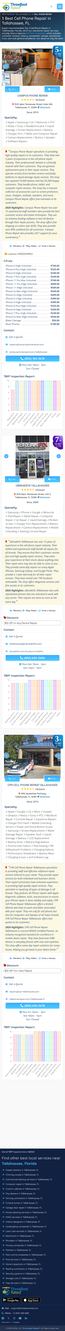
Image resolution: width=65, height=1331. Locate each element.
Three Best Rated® (31, 1328)
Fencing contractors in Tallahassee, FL (24, 1198)
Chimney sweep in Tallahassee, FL (22, 1174)
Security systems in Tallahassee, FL (22, 1273)
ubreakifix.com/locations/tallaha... (26, 651)
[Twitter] (8, 1318)
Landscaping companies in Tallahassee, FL (26, 1226)
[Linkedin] (26, 1318)
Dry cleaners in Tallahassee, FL (20, 1193)
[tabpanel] (32, 67)
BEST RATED (7, 14)
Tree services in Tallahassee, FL (20, 1283)
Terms (16, 1322)
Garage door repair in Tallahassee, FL (23, 1207)
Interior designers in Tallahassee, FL (22, 1221)
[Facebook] (3, 1318)
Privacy (6, 1322)
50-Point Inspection (36, 33)
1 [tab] (27, 82)
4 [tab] (34, 82)
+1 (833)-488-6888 (21, 1313)
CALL (13, 89)
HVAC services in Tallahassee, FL (21, 1217)
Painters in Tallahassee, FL (18, 1250)
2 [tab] (29, 82)
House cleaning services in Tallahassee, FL (26, 1212)
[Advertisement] (32, 1115)
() (40, 99)
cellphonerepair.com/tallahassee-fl (26, 999)
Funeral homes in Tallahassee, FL (21, 1203)
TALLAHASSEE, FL (23, 14)
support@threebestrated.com (24, 1308)
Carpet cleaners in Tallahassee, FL (22, 1170)
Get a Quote (16, 336)
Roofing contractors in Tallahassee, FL (23, 1269)
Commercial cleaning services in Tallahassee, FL (28, 1179)
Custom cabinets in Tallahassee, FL (22, 1188)
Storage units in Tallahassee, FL (20, 1278)
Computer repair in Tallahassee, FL (22, 1184)
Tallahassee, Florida (19, 1163)
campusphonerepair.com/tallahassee (28, 352)
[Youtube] (20, 1318)
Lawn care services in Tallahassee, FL (23, 1231)
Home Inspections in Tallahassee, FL (23, 1264)
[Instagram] (14, 1318)
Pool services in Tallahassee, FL (20, 1259)
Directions (44, 107)
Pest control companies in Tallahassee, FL (25, 1254)
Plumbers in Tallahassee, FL (18, 1240)
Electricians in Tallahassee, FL (19, 1236)
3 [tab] (32, 82)
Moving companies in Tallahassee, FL (23, 1245)
